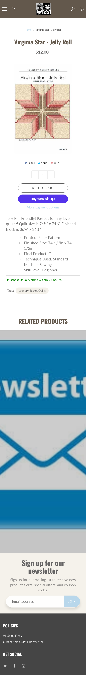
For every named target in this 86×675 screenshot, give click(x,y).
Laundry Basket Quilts (32, 290)
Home (28, 29)
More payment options (43, 207)
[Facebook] (14, 665)
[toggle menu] (4, 9)
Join (72, 601)
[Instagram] (23, 665)
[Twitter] (5, 665)
